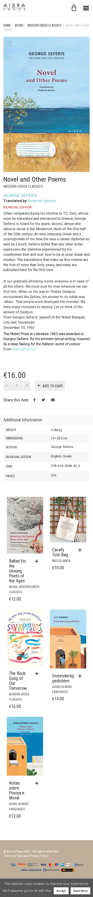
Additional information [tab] (22, 420)
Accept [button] (61, 891)
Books (19, 25)
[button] (38, 561)
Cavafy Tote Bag (60, 552)
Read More (80, 891)
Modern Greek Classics (44, 25)
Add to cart (53, 386)
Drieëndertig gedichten (63, 678)
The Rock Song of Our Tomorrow (18, 681)
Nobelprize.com (24, 349)
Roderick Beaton (42, 201)
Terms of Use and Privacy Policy (26, 856)
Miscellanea (61, 561)
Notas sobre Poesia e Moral (16, 790)
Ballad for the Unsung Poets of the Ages (17, 570)
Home (7, 25)
